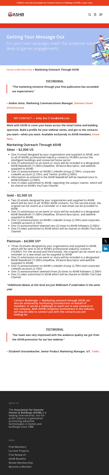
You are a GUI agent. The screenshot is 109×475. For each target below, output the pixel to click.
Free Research (17, 454)
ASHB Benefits (17, 458)
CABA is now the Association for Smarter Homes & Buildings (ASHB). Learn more (54, 3)
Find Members (17, 446)
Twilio (95, 351)
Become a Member (20, 466)
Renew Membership (21, 462)
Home (10, 69)
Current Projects (19, 450)
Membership (24, 69)
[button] (100, 14)
